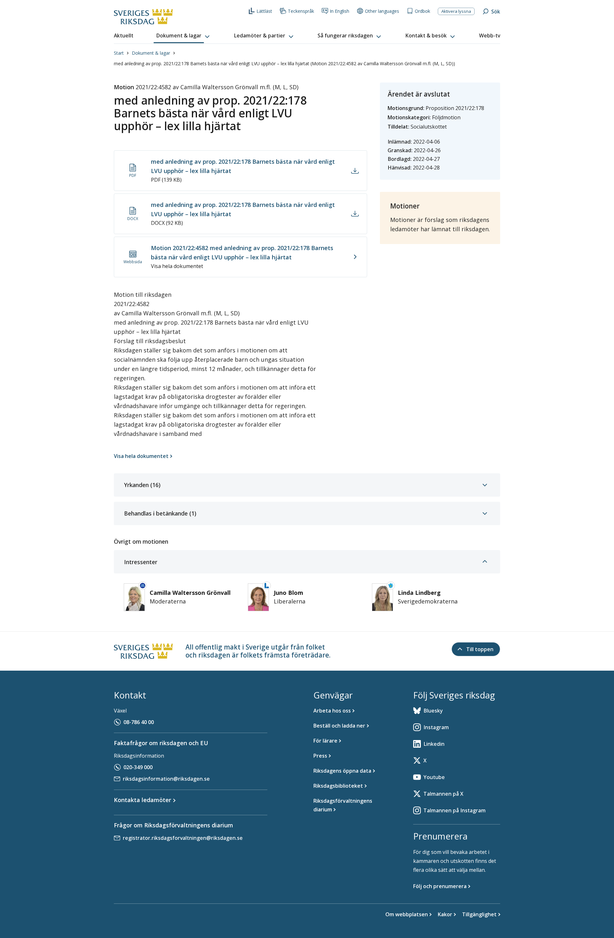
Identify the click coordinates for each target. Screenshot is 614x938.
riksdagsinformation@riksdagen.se (166, 778)
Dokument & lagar (151, 53)
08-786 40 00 (138, 722)
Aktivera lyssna (456, 11)
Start (119, 53)
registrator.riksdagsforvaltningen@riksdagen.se (183, 837)
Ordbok (422, 11)
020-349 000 (138, 767)
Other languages (382, 11)
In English (339, 11)
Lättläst (264, 11)
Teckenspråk (301, 11)
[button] (183, 35)
